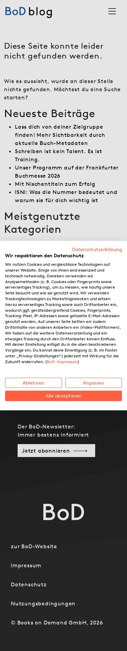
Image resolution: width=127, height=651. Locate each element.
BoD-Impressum (62, 361)
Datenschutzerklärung (97, 249)
